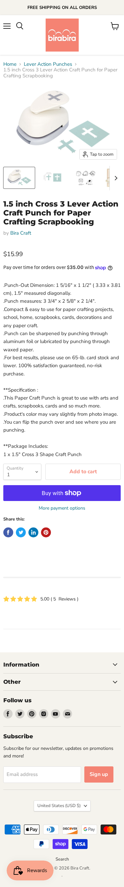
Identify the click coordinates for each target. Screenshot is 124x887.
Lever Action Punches (48, 64)
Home (10, 64)
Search (62, 859)
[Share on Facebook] (8, 532)
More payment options (62, 508)
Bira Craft (20, 233)
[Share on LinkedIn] (33, 532)
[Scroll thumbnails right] (114, 178)
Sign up (99, 774)
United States (59, 806)
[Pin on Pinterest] (46, 532)
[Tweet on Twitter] (21, 532)
